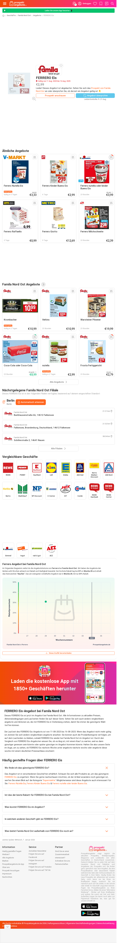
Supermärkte (49, 780)
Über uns (6, 867)
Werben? (6, 854)
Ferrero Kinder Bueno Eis (38, 783)
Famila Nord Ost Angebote (21, 284)
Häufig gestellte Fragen (11, 851)
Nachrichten (7, 877)
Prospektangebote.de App (13, 864)
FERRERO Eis (11, 777)
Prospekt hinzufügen (10, 870)
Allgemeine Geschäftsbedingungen (80, 923)
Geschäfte (11, 15)
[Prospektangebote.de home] (18, 3)
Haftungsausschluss (56, 923)
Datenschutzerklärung (105, 923)
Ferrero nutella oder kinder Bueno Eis (70, 783)
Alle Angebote (8, 858)
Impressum (7, 874)
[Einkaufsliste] (106, 3)
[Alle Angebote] (43, 284)
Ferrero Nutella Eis (17, 783)
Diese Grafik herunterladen (60, 653)
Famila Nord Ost (24, 15)
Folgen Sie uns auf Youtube (40, 867)
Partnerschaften (61, 864)
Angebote (37, 15)
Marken (5, 861)
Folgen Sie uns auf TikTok (40, 870)
